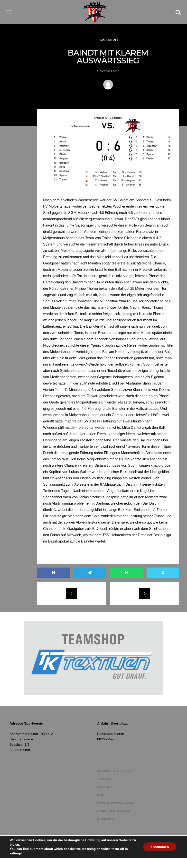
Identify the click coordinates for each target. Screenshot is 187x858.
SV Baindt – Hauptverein (115, 771)
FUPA (101, 795)
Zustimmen (159, 847)
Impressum (105, 819)
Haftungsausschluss (114, 811)
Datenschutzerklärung (115, 803)
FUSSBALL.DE (106, 787)
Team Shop (105, 779)
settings (16, 853)
